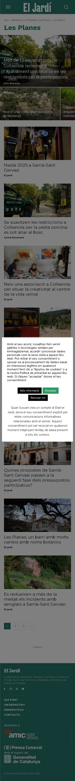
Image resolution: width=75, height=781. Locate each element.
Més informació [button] (29, 390)
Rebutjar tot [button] (38, 397)
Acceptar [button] (50, 390)
